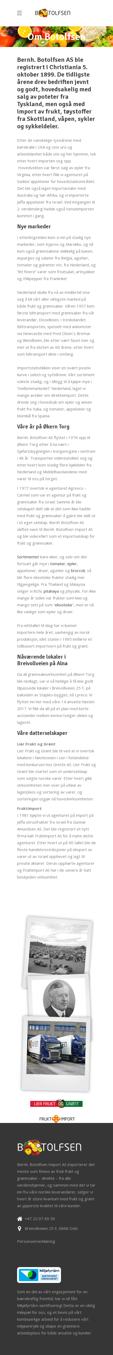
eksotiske (63, 604)
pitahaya (51, 591)
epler (72, 563)
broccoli (78, 570)
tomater (57, 563)
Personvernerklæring (36, 1241)
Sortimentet (28, 556)
